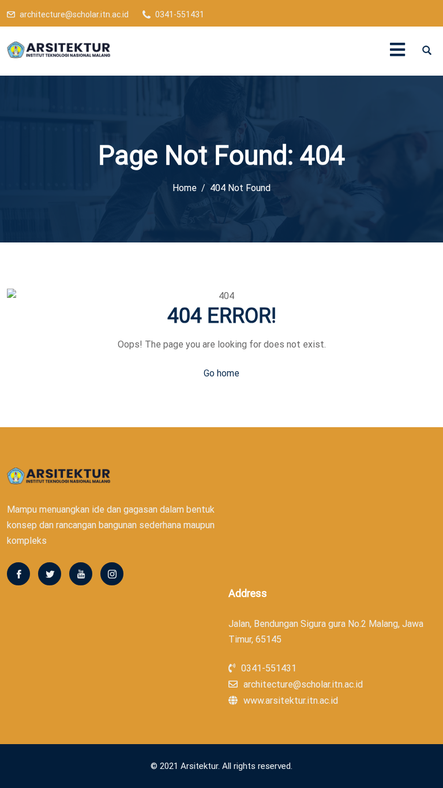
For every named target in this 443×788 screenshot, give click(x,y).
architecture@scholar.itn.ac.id (74, 14)
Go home (221, 373)
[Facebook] (18, 573)
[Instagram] (111, 573)
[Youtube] (80, 573)
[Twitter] (49, 573)
